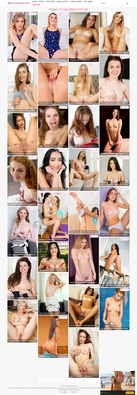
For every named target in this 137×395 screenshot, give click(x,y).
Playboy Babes (76, 2)
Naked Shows (62, 2)
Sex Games (88, 2)
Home (34, 2)
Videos (41, 2)
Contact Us (74, 392)
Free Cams (50, 2)
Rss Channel (63, 392)
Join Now (36, 5)
